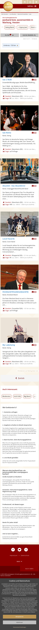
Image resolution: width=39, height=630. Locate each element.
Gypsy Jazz (23, 27)
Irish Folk (17, 396)
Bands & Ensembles (23, 14)
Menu (30, 6)
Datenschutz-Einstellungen (19, 627)
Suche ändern (28, 35)
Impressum (13, 555)
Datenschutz (25, 555)
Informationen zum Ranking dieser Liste (27, 371)
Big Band (27, 396)
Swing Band (9, 27)
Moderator (6, 396)
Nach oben (29, 569)
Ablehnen (19, 622)
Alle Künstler (4, 14)
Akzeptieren (20, 617)
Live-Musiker (13, 14)
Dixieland (34, 27)
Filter (8, 35)
